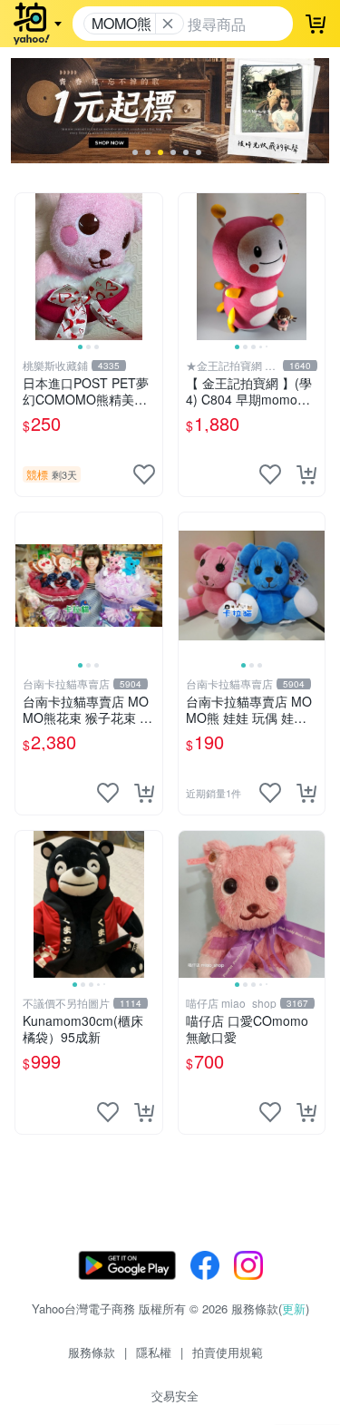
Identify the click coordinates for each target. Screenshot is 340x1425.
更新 (294, 1308)
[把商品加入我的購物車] (306, 474)
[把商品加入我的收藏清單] (144, 474)
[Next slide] (150, 266)
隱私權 (153, 1352)
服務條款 (91, 1352)
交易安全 (175, 1395)
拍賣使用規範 (227, 1352)
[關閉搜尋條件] (168, 23)
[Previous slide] (27, 266)
